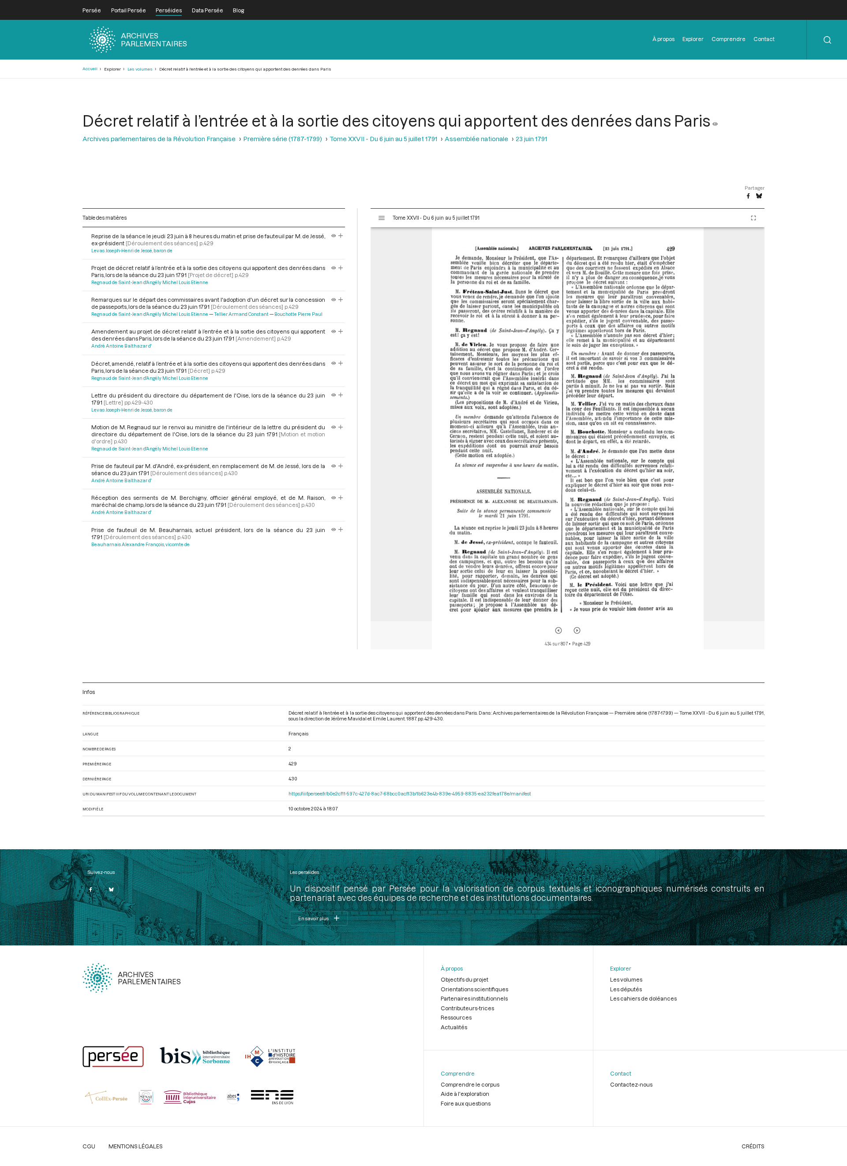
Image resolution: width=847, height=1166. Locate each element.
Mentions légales (136, 1146)
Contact (764, 39)
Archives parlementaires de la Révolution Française (159, 138)
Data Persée (207, 10)
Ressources (456, 1017)
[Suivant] (577, 630)
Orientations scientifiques (474, 989)
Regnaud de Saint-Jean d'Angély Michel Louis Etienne (149, 282)
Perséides (169, 10)
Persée (91, 10)
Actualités (454, 1027)
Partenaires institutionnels (474, 998)
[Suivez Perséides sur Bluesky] (111, 889)
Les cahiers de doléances (643, 998)
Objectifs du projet (464, 979)
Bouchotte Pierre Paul (298, 314)
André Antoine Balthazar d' (121, 346)
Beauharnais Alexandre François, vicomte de (140, 544)
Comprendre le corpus (470, 1084)
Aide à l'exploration (465, 1094)
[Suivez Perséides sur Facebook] (90, 889)
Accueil (89, 68)
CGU (88, 1146)
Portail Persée (128, 10)
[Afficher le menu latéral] (381, 218)
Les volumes (140, 69)
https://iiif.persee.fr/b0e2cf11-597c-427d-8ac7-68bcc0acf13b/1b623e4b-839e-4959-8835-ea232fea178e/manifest (410, 793)
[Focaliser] (340, 236)
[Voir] (715, 120)
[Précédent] (558, 630)
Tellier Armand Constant (241, 314)
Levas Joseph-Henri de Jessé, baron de (131, 250)
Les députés (626, 989)
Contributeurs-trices (467, 1008)
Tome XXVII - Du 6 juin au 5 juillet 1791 (383, 138)
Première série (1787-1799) (282, 138)
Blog (238, 10)
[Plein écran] (753, 218)
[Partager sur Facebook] (748, 196)
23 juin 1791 (531, 138)
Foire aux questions (466, 1103)
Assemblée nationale (476, 138)
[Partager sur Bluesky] (759, 196)
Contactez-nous (631, 1084)
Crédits (753, 1146)
